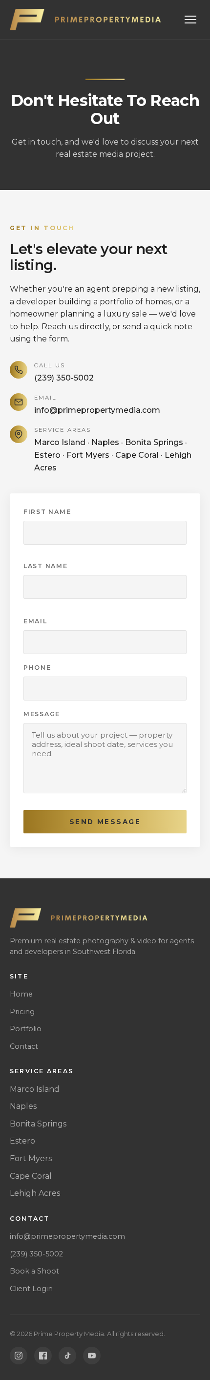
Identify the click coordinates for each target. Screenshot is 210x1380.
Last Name (45, 566)
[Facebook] (43, 1355)
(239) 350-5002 (64, 377)
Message (41, 714)
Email (35, 621)
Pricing (22, 1011)
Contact (24, 1046)
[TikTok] (67, 1355)
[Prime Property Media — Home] (86, 19)
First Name (47, 511)
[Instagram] (18, 1355)
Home (21, 994)
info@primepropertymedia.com (97, 410)
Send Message (105, 822)
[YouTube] (92, 1355)
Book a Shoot (34, 1271)
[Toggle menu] (190, 19)
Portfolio (26, 1028)
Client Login (31, 1288)
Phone (37, 667)
